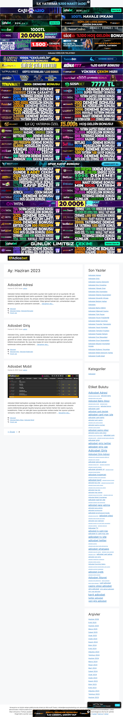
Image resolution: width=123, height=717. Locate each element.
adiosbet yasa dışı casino (94, 552)
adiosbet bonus (106, 406)
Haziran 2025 (93, 626)
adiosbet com (109, 435)
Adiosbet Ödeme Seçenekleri (99, 295)
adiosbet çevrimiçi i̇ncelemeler (95, 569)
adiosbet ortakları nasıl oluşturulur (96, 502)
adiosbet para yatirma (99, 505)
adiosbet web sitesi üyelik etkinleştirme (98, 546)
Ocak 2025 (92, 636)
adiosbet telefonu (92, 525)
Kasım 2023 (93, 681)
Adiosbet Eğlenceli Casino (98, 311)
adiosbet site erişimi (93, 516)
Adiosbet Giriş (19, 326)
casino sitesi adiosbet (100, 586)
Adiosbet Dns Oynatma (97, 285)
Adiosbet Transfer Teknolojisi (99, 324)
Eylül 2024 (92, 649)
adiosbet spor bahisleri (96, 521)
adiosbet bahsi (103, 404)
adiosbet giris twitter (99, 443)
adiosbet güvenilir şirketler (95, 467)
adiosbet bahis (106, 396)
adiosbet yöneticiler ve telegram (96, 559)
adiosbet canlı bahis (96, 418)
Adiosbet (13, 309)
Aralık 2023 (92, 678)
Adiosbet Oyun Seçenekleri (98, 340)
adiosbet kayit (94, 480)
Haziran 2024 (93, 658)
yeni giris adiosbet (97, 601)
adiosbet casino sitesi (98, 430)
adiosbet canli (93, 409)
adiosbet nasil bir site (96, 500)
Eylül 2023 (92, 688)
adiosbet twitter (97, 540)
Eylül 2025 (92, 622)
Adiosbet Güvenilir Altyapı (98, 298)
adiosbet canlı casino (95, 420)
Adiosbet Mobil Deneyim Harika (100, 353)
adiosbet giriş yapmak (93, 459)
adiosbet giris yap (98, 446)
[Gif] (61, 124)
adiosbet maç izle (94, 490)
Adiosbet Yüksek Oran (97, 288)
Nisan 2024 (92, 665)
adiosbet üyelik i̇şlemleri (94, 574)
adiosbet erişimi (92, 438)
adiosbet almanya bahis (94, 396)
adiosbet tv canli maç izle (98, 534)
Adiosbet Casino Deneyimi (98, 282)
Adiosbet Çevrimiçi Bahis (96, 564)
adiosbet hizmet (109, 469)
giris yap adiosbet (94, 591)
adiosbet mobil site (108, 495)
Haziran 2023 (93, 697)
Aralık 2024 (92, 639)
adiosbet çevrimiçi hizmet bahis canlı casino (99, 566)
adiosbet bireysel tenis (94, 406)
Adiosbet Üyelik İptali (96, 356)
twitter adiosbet (95, 598)
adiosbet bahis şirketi (93, 404)
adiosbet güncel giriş (93, 464)
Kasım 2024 (93, 642)
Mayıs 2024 (92, 662)
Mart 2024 (92, 668)
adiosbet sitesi (106, 515)
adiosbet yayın (92, 554)
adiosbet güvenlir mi (96, 469)
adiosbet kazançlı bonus (108, 480)
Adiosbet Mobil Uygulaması (97, 497)
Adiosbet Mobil (20, 366)
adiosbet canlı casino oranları (95, 422)
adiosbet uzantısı (92, 543)
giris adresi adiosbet (107, 589)
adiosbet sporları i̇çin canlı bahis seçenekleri (99, 523)
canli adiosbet (105, 583)
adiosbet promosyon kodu (99, 513)
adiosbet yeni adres (104, 554)
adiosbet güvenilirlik (105, 464)
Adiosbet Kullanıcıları (26, 351)
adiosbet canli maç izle (100, 414)
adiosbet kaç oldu (94, 483)
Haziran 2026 (93, 619)
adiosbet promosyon (95, 510)
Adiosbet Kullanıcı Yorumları (99, 349)
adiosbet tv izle (97, 536)
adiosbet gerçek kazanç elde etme (105, 438)
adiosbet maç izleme (95, 492)
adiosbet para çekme (95, 508)
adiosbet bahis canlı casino (95, 398)
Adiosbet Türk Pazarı (96, 314)
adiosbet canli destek (98, 411)
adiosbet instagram (97, 474)
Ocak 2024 (92, 675)
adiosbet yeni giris (94, 557)
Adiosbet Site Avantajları (97, 292)
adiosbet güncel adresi (97, 462)
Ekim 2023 (92, 684)
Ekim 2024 (92, 645)
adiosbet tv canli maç (98, 531)
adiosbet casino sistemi (94, 427)
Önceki (11, 432)
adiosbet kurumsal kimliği (107, 483)
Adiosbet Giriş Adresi (99, 454)
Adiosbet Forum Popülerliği (98, 318)
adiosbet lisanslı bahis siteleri (95, 485)
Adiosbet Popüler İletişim (98, 334)
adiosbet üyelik (95, 572)
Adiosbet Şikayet (97, 577)
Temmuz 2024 (94, 655)
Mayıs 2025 (92, 629)
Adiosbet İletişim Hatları (97, 301)
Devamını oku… (48, 304)
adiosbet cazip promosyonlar (95, 435)
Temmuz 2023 (94, 694)
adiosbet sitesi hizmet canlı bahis (96, 518)
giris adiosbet (93, 589)
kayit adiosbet (96, 594)
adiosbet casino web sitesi (97, 433)
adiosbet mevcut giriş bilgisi (95, 495)
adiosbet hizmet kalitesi (94, 472)
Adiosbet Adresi (20, 285)
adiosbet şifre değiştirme (94, 580)
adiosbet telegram (102, 525)
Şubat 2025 (92, 632)
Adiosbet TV (93, 528)
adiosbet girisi (94, 440)
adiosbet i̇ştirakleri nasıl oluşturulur (97, 477)
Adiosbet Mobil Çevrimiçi (98, 321)
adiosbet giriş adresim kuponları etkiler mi (98, 457)
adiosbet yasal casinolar (108, 552)
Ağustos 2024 (93, 652)
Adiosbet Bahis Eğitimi (97, 308)
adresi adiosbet (105, 580)
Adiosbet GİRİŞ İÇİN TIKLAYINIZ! (61, 53)
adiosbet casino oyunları (96, 425)
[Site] (30, 90)
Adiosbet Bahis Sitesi (17, 420)
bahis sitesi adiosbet (93, 583)
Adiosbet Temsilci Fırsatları (98, 331)
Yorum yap (13, 313)
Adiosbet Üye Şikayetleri (97, 337)
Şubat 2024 (93, 671)
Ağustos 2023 (93, 691)
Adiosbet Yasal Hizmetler (98, 327)
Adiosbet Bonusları (27, 311)
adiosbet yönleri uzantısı (94, 562)
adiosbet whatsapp (98, 549)
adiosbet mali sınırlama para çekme (97, 487)
